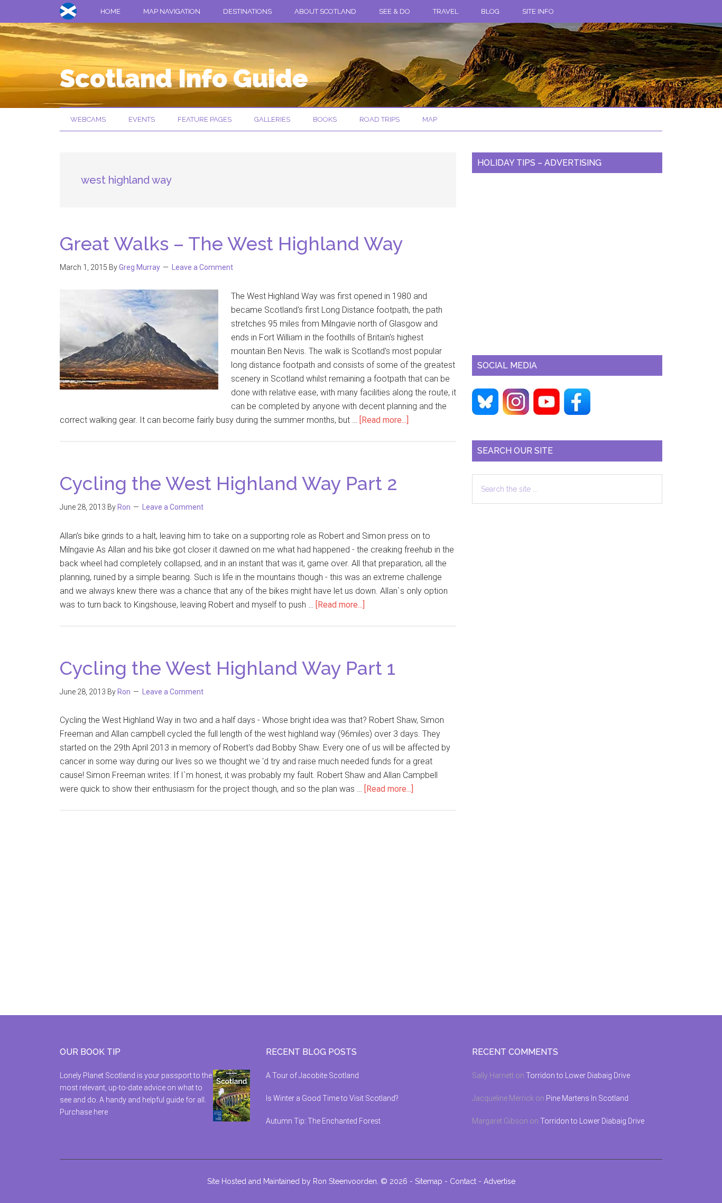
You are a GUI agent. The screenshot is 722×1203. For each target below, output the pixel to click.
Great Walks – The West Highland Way (231, 243)
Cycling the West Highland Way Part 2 (228, 483)
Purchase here (84, 1112)
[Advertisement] (567, 260)
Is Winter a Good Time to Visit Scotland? (332, 1098)
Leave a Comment (202, 267)
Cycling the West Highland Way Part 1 (227, 668)
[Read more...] (384, 420)
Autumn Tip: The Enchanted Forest (323, 1121)
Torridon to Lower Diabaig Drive (578, 1075)
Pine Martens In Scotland (587, 1098)
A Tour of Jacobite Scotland (312, 1075)
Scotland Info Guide (184, 78)
